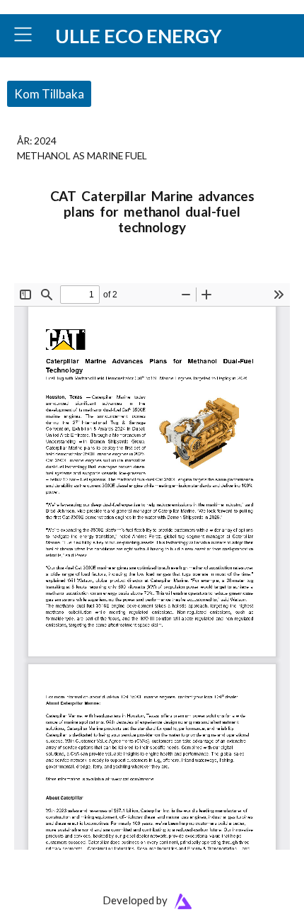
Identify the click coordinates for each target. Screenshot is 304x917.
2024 (45, 141)
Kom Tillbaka (49, 93)
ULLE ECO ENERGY (138, 35)
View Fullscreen (47, 274)
